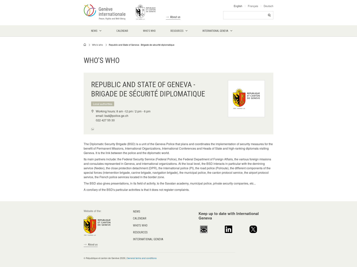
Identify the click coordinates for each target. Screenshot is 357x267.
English (238, 6)
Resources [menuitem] (177, 30)
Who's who (97, 44)
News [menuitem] (94, 30)
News (136, 211)
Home (85, 44)
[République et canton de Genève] (97, 225)
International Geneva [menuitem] (215, 30)
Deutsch (268, 6)
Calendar (139, 218)
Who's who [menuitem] (149, 30)
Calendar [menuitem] (122, 30)
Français (253, 6)
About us (175, 17)
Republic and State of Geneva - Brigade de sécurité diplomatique (141, 44)
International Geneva (148, 239)
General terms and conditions (142, 258)
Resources (140, 232)
